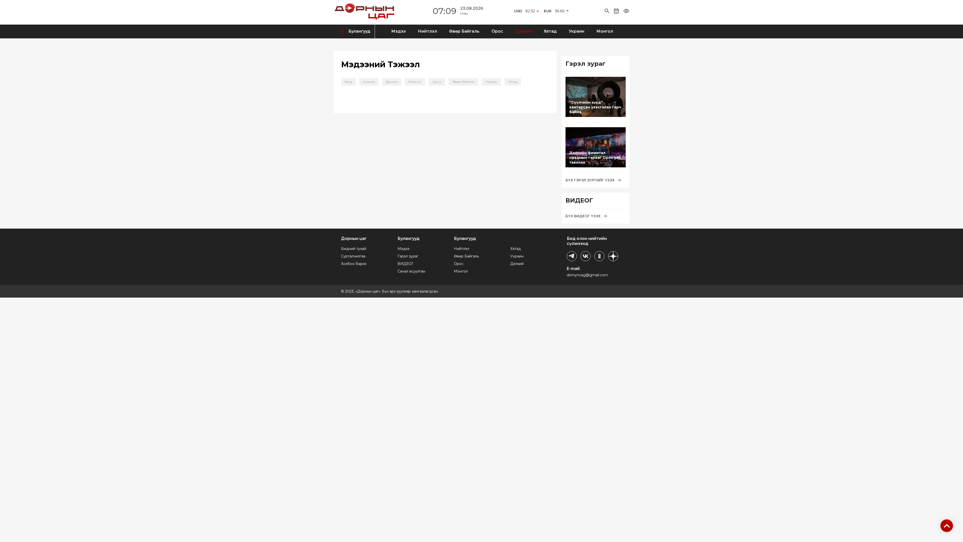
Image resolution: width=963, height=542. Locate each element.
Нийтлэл (427, 31)
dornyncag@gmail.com (587, 275)
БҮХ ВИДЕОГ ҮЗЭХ (583, 216)
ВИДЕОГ (405, 263)
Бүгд (348, 82)
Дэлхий (523, 31)
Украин (576, 31)
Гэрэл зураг (407, 256)
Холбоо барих (353, 263)
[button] (607, 11)
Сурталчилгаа (353, 256)
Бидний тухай (353, 248)
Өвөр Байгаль (464, 31)
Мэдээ (398, 31)
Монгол (604, 31)
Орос (497, 31)
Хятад (550, 31)
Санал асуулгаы (411, 271)
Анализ (369, 82)
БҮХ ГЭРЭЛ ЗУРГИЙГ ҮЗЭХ (590, 180)
